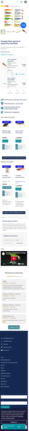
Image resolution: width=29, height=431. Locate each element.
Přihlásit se (5, 407)
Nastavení (14, 422)
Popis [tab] (3, 217)
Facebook (5, 344)
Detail (5, 141)
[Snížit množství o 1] (12, 75)
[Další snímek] (26, 18)
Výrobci (2, 365)
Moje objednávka (5, 386)
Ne (17, 240)
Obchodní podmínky (5, 360)
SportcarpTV (6, 350)
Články (2, 368)
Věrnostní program (5, 376)
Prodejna (3, 370)
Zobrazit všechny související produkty (14, 158)
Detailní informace (5, 51)
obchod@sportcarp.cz (8, 338)
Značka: (15, 6)
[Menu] (25, 2)
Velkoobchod (4, 381)
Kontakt (3, 378)
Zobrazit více (14, 327)
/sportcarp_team (7, 347)
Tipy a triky (3, 384)
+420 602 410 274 (7, 341)
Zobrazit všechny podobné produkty (14, 212)
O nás (2, 357)
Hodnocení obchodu (14, 272)
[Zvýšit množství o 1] (12, 73)
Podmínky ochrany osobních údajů (9, 362)
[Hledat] (17, 2)
